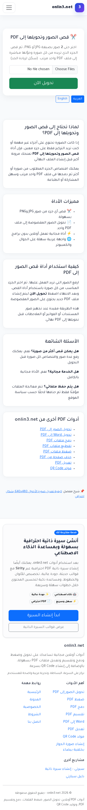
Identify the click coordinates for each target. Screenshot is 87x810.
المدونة (35, 700)
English (62, 99)
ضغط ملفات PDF (57, 452)
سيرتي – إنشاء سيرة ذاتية (64, 769)
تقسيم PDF (75, 715)
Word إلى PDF (73, 722)
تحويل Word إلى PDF (56, 435)
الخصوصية (32, 707)
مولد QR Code (60, 469)
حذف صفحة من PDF (55, 457)
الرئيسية (34, 692)
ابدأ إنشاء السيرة (43, 615)
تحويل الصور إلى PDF (55, 430)
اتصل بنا (34, 722)
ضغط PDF (75, 700)
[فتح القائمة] (9, 7)
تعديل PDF (63, 463)
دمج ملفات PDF (58, 441)
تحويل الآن (44, 83)
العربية (77, 99)
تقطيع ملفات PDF (56, 446)
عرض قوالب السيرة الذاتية (43, 627)
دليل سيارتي (75, 777)
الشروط (34, 715)
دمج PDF (77, 707)
